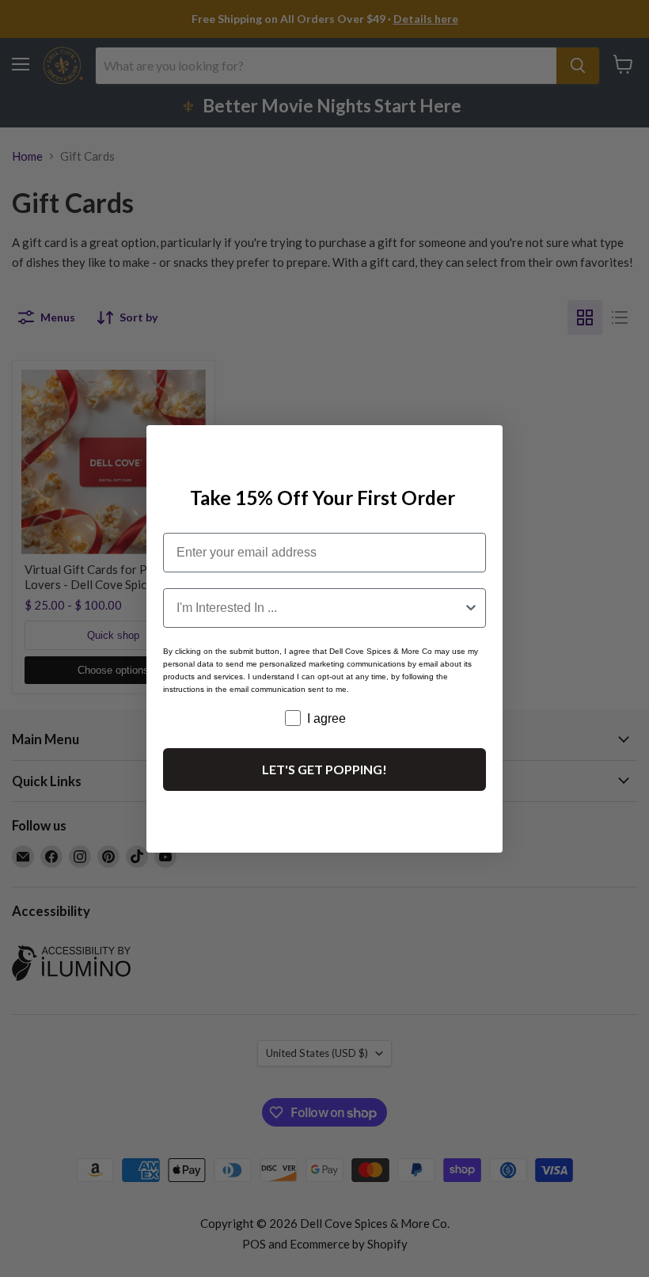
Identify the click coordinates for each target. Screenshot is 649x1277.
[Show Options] (471, 608)
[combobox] (319, 608)
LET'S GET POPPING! (324, 769)
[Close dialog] (483, 444)
